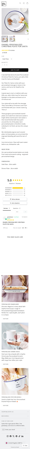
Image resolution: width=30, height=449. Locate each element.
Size (3, 56)
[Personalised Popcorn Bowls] (15, 381)
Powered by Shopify (15, 447)
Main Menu (5, 416)
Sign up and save (7, 421)
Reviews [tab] (6, 208)
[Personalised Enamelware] (15, 288)
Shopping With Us (8, 411)
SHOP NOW (5, 318)
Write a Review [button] (16, 199)
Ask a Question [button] (16, 203)
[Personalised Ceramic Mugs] (15, 336)
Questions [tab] (15, 208)
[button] (23, 228)
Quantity (5, 62)
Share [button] (6, 228)
